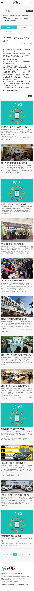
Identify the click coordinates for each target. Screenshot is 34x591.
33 (11, 554)
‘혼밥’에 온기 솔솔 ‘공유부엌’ (11, 536)
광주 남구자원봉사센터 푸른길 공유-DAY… (16, 355)
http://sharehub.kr (10, 90)
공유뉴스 (9, 27)
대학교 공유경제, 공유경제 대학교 (13, 429)
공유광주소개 (4, 573)
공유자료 (8, 31)
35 (18, 554)
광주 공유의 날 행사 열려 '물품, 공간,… (14, 280)
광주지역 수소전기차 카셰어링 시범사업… (15, 495)
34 (15, 554)
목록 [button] (30, 96)
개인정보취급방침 (18, 573)
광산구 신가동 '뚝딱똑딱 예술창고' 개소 (15, 163)
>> (30, 554)
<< (4, 554)
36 (22, 554)
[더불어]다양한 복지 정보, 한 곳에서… (14, 127)
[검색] (31, 2)
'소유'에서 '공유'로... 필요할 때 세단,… (14, 463)
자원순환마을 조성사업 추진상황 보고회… (15, 386)
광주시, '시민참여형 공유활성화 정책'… (14, 319)
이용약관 (10, 573)
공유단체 (24, 27)
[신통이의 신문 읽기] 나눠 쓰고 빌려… (14, 204)
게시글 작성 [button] (29, 10)
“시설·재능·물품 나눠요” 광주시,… (12, 244)
